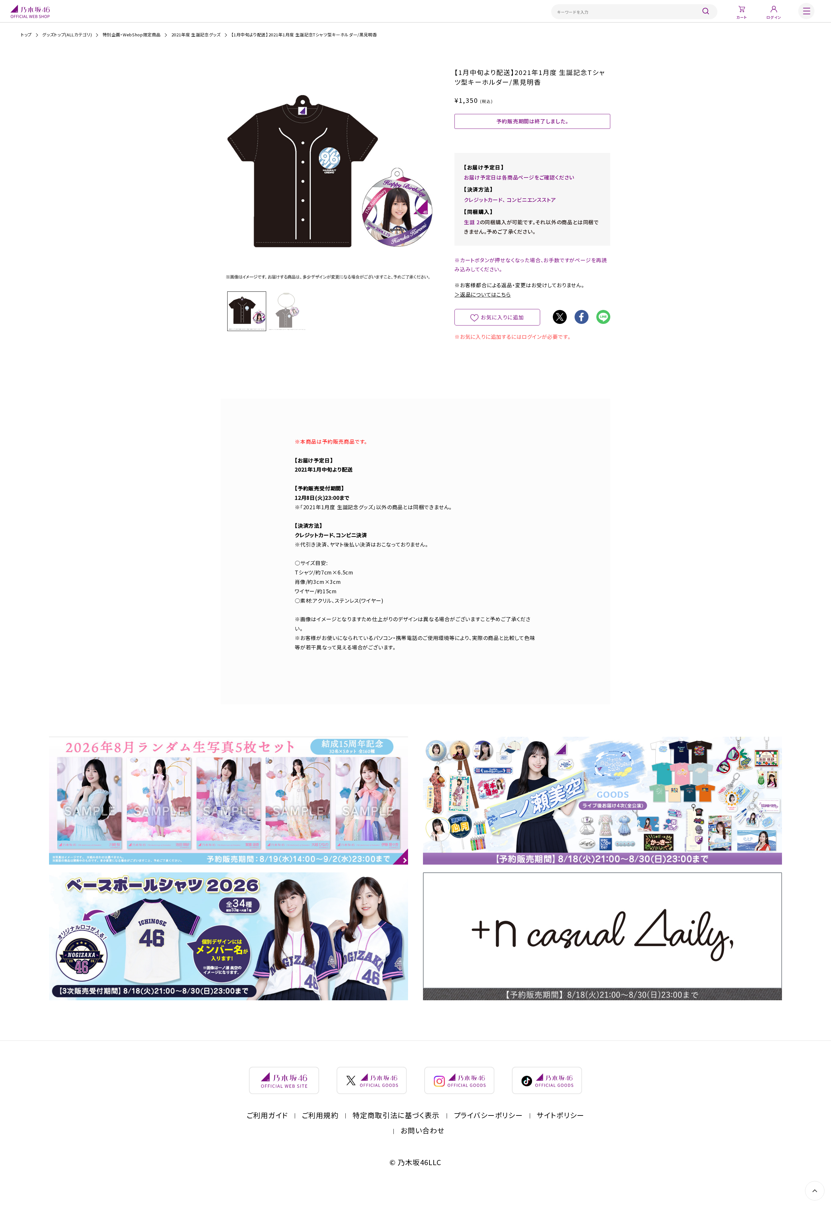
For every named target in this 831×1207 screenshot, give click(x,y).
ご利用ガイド (267, 1115)
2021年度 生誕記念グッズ (196, 34)
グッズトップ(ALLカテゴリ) (67, 34)
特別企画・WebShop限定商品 (132, 34)
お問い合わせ (423, 1130)
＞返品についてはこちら (482, 294)
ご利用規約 (320, 1115)
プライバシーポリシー (488, 1115)
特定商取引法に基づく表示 (396, 1115)
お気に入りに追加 (502, 317)
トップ (26, 34)
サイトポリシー (560, 1115)
